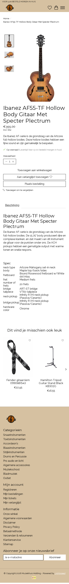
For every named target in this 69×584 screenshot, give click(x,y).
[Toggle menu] (62, 7)
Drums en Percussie (14, 456)
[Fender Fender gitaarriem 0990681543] (18, 357)
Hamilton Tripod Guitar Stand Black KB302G (51, 383)
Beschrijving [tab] (12, 205)
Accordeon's (10, 443)
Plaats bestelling (34, 183)
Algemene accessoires (16, 465)
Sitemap (8, 544)
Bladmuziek (10, 473)
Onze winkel (10, 513)
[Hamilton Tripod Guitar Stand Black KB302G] (51, 357)
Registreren (10, 489)
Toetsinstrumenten (14, 439)
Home (6, 18)
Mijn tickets (9, 498)
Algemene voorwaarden (17, 518)
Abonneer (55, 557)
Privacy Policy (11, 526)
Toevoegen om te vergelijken (19, 190)
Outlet (7, 478)
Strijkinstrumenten (13, 452)
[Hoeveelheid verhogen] (13, 161)
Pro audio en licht (13, 460)
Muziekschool (11, 469)
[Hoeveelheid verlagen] (6, 161)
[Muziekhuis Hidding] (10, 7)
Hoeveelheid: (9, 156)
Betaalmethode (12, 531)
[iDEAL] (34, 578)
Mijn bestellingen (13, 493)
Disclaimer (9, 522)
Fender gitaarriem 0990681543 (18, 382)
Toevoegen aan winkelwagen (34, 170)
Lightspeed (60, 573)
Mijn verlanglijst (12, 502)
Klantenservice (12, 539)
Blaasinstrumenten (14, 447)
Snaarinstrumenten (14, 434)
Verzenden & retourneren (18, 535)
